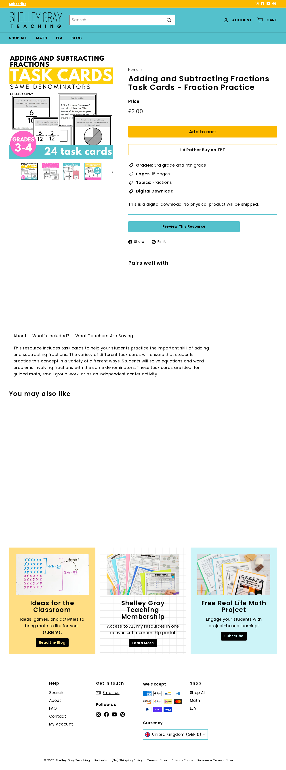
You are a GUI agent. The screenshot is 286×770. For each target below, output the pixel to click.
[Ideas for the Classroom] (52, 574)
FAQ (53, 708)
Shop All (18, 37)
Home (133, 69)
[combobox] (122, 20)
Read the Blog (52, 642)
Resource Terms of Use (215, 760)
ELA (59, 37)
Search (56, 692)
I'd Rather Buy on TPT (202, 150)
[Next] (110, 171)
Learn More (143, 642)
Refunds (101, 760)
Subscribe (17, 4)
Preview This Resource (183, 226)
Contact (57, 716)
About (55, 700)
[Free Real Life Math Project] (233, 574)
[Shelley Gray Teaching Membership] (143, 574)
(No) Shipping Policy (127, 760)
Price (133, 102)
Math (41, 37)
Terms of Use (157, 760)
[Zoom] (61, 107)
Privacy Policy (182, 760)
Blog (77, 37)
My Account (61, 724)
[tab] (20, 337)
